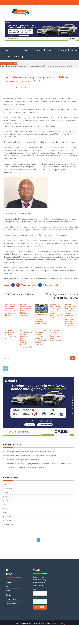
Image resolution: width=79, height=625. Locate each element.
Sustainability (7, 516)
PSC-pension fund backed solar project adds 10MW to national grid (10, 334)
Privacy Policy (11, 599)
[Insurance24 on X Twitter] (5, 368)
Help (8, 591)
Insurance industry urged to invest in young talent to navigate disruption (71, 310)
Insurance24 (22, 87)
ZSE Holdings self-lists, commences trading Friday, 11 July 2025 (61, 296)
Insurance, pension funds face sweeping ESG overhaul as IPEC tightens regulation (26, 310)
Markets (39, 50)
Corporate (28, 50)
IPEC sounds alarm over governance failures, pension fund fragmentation (56, 335)
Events (7, 56)
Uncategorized (8, 524)
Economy (16, 50)
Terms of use (11, 604)
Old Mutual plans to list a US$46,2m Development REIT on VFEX (24, 467)
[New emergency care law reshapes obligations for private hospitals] (41, 313)
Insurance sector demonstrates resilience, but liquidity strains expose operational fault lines (56, 311)
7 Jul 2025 (9, 87)
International (51, 50)
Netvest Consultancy (58, 624)
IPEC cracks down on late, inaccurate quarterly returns (71, 323)
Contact (17, 56)
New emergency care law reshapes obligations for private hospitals (41, 319)
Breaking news (11, 66)
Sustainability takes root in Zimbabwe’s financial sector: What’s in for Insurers (11, 310)
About (8, 582)
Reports (74, 50)
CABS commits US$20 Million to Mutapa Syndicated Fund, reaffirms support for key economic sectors (37, 464)
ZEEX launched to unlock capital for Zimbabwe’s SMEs (21, 460)
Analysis (63, 50)
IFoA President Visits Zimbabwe (20, 294)
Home (2, 66)
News (7, 50)
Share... (7, 285)
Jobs (4, 504)
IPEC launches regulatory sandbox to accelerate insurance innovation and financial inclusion (40, 337)
